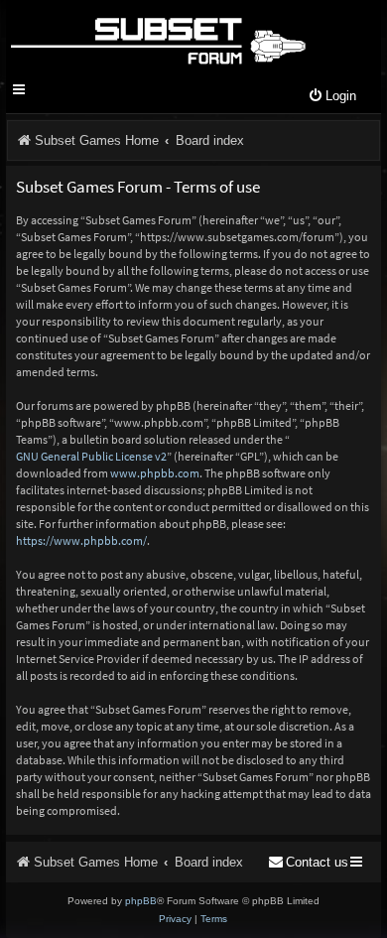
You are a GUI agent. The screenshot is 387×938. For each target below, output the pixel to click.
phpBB (141, 900)
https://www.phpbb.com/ (81, 540)
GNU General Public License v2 (91, 456)
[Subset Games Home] (157, 37)
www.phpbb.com (154, 473)
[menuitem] (332, 96)
